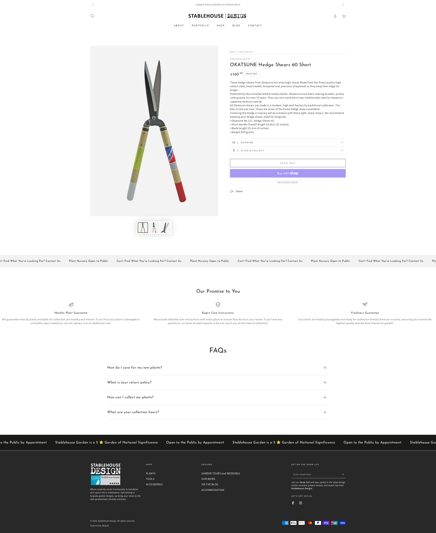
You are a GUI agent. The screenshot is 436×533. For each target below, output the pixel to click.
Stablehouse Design (240, 59)
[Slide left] (93, 5)
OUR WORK (208, 479)
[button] (92, 16)
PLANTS (150, 473)
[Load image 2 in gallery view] (154, 227)
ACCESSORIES (154, 484)
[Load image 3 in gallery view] (165, 227)
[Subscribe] (344, 474)
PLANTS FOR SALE (245, 52)
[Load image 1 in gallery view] (143, 227)
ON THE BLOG (209, 484)
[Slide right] (343, 5)
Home (232, 52)
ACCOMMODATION (212, 490)
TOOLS (150, 479)
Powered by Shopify (99, 525)
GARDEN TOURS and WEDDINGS (220, 473)
